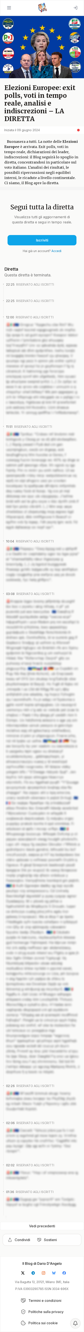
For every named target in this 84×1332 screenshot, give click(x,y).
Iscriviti (42, 240)
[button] (9, 7)
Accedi (56, 251)
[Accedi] (75, 7)
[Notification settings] (75, 1323)
